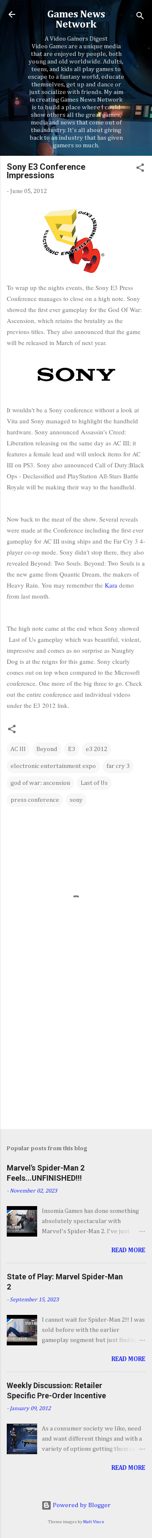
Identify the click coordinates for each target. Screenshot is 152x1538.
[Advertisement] (76, 1063)
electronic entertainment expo (53, 766)
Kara (111, 585)
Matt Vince (93, 1522)
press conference (35, 800)
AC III (18, 749)
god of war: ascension (40, 783)
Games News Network (76, 19)
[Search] (140, 17)
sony (76, 800)
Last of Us (94, 783)
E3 (71, 749)
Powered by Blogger (81, 1505)
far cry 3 (118, 766)
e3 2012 (96, 749)
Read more (128, 1250)
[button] (140, 169)
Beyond (46, 749)
